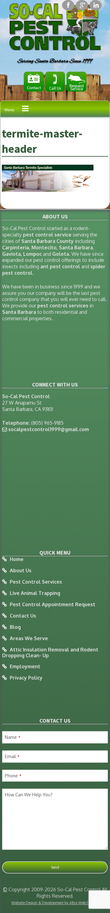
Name (12, 737)
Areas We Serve (29, 638)
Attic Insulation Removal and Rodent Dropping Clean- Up (50, 652)
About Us (20, 571)
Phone (13, 775)
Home (17, 559)
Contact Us (23, 616)
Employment (25, 666)
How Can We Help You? (29, 794)
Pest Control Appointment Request (52, 604)
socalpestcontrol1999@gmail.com (48, 429)
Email (12, 756)
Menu (9, 109)
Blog (15, 627)
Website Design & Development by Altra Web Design (55, 902)
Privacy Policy (26, 678)
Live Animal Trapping (35, 593)
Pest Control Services (36, 582)
